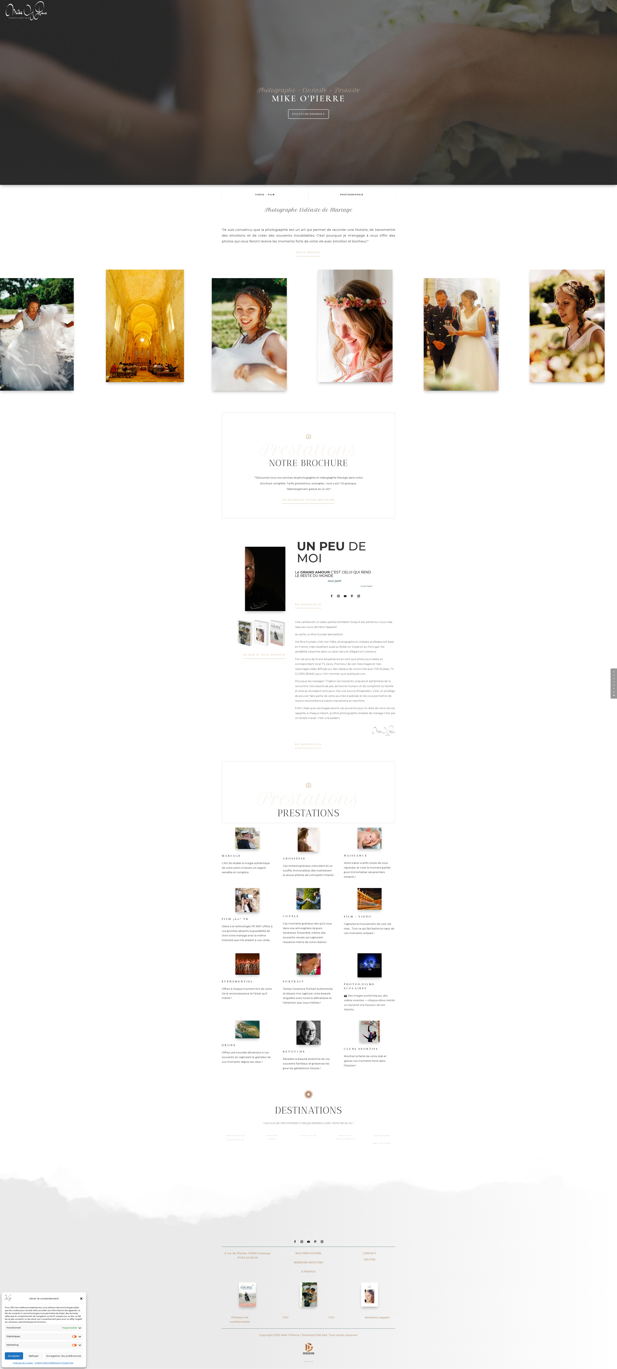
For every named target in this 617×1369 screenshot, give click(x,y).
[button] (81, 1298)
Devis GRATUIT (308, 252)
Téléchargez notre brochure (308, 499)
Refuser (34, 1355)
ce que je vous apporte (264, 654)
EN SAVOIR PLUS (308, 604)
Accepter (14, 1355)
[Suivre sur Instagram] (338, 596)
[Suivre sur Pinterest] (351, 596)
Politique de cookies (23, 1363)
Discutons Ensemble (308, 114)
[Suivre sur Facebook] (331, 596)
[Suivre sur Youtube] (345, 596)
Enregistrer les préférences (63, 1355)
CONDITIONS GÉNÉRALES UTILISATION (54, 1363)
